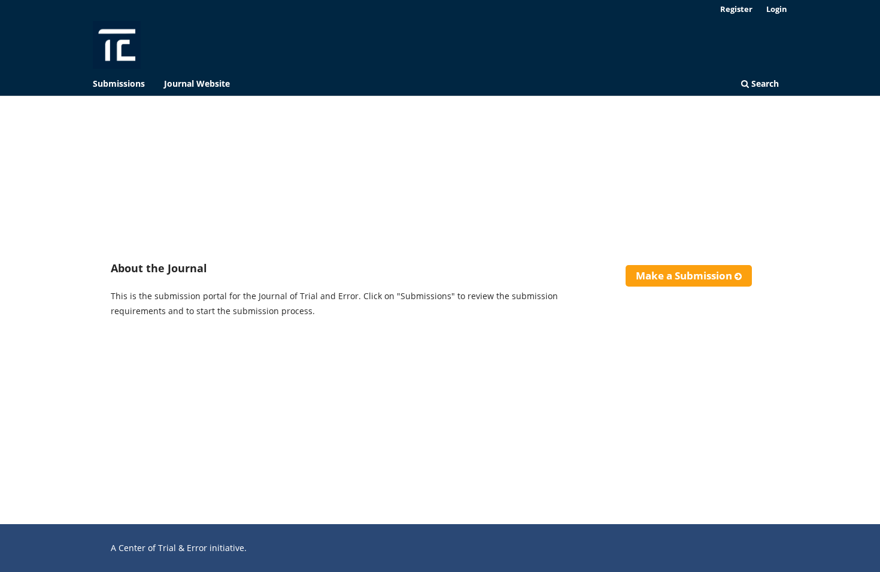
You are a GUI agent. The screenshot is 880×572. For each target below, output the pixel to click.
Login (776, 9)
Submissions (119, 83)
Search (764, 83)
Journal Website (197, 83)
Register (736, 9)
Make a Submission (685, 275)
